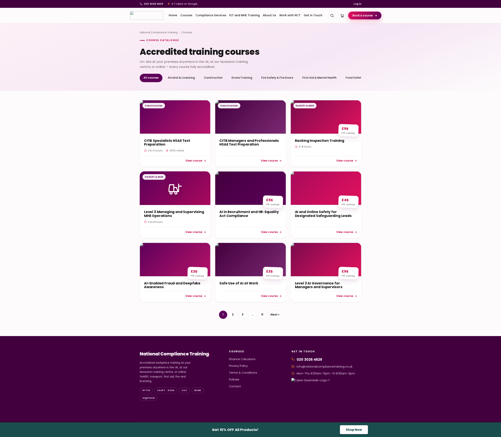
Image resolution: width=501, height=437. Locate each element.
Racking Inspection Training (319, 140)
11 (262, 315)
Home (173, 15)
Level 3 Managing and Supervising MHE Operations (174, 214)
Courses (186, 15)
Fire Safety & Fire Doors (277, 78)
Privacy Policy (238, 366)
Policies (234, 379)
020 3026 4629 (153, 4)
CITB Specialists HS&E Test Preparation (167, 142)
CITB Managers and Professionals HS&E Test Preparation (249, 142)
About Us (269, 15)
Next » (275, 315)
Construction (213, 78)
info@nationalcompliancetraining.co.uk (324, 367)
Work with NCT (290, 15)
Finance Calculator (242, 359)
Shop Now (354, 429)
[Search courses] (332, 15)
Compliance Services (211, 15)
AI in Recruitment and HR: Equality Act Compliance (249, 214)
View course (195, 161)
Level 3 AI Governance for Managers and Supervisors (318, 285)
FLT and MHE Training (244, 15)
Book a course (364, 15)
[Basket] (342, 15)
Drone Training (242, 78)
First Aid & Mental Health (319, 78)
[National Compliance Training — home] (146, 15)
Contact (235, 386)
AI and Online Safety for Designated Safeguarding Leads (323, 214)
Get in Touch (313, 15)
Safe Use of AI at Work (238, 283)
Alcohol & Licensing (181, 78)
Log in (357, 4)
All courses (151, 78)
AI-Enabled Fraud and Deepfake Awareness (172, 285)
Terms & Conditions (243, 373)
